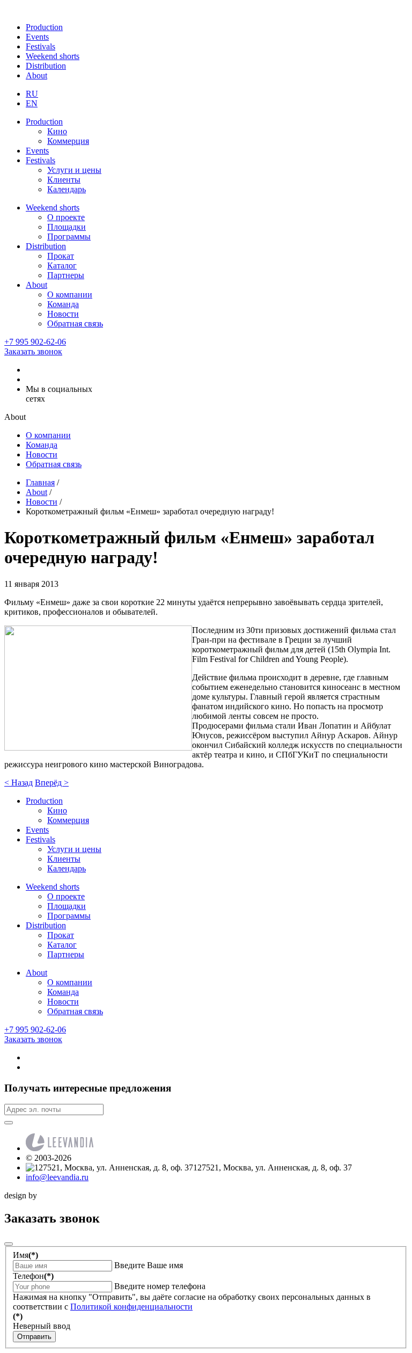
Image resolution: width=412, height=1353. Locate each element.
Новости (63, 313)
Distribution (46, 65)
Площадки (66, 226)
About (36, 75)
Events (37, 36)
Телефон (33, 1276)
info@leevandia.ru (57, 1177)
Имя (25, 1255)
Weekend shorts (52, 56)
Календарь (66, 189)
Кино (57, 131)
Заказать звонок (33, 351)
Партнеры (65, 275)
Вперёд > (52, 782)
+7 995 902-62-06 (35, 341)
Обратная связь (75, 323)
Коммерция (68, 141)
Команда (63, 304)
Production (44, 27)
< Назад (18, 782)
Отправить (34, 1337)
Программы (69, 236)
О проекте (66, 217)
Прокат (60, 255)
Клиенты (63, 179)
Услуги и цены (74, 169)
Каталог (62, 265)
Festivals (40, 46)
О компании (69, 294)
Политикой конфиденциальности (131, 1306)
